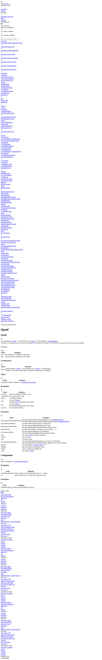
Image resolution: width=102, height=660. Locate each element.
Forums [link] (3, 545)
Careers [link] (3, 505)
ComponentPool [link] (38, 445)
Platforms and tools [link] (7, 529)
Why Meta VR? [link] (6, 525)
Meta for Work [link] (5, 516)
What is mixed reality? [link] (8, 527)
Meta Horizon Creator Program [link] (10, 522)
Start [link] (2, 520)
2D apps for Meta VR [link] (8, 530)
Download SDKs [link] (6, 514)
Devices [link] (3, 532)
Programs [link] (4, 518)
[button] (51, 2)
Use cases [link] (4, 536)
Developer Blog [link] (6, 513)
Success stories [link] (5, 534)
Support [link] (3, 547)
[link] (5, 3)
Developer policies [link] (7, 539)
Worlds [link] (3, 502)
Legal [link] (2, 541)
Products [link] (3, 509)
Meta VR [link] (4, 498)
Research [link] (4, 507)
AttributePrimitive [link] (57, 420)
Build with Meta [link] (6, 495)
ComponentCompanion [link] (28, 382)
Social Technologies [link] (7, 496)
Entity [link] (31, 435)
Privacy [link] (3, 543)
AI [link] (1, 500)
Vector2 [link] (13, 341)
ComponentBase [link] (52, 341)
